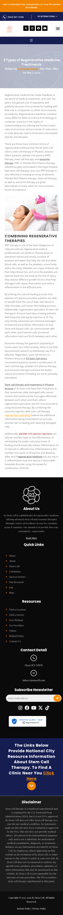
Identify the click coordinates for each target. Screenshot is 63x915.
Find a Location (17, 609)
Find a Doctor (16, 614)
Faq (11, 587)
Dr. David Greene (28, 68)
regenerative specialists (18, 415)
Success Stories (17, 576)
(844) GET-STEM (16, 17)
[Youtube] (44, 28)
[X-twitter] (26, 28)
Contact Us (15, 641)
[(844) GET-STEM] (4, 17)
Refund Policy (16, 635)
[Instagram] (32, 28)
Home (12, 555)
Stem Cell (14, 566)
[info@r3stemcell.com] (34, 673)
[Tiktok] (47, 708)
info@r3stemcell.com (34, 680)
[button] (58, 28)
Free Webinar (16, 620)
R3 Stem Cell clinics (36, 358)
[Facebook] (38, 28)
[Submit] (57, 698)
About (12, 560)
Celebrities (15, 571)
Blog (11, 592)
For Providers (16, 625)
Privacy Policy (39, 908)
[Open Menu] (31, 41)
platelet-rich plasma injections (35, 433)
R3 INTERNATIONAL (46, 16)
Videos (12, 630)
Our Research (16, 582)
